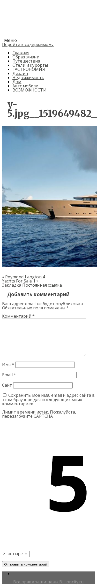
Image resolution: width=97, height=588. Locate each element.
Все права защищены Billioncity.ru (48, 582)
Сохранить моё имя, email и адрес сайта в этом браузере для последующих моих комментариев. (48, 399)
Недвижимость (28, 77)
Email (9, 375)
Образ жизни (25, 57)
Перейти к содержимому (28, 44)
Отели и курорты (30, 65)
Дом (16, 82)
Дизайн (20, 73)
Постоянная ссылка (42, 285)
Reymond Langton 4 (25, 277)
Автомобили (25, 86)
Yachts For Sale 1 (18, 281)
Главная (20, 53)
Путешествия (26, 61)
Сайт (7, 385)
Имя (8, 364)
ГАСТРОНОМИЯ (28, 69)
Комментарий (18, 316)
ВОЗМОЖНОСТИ (29, 90)
